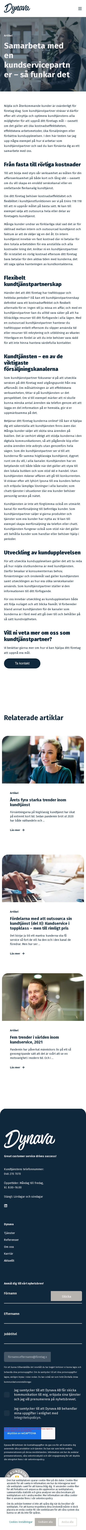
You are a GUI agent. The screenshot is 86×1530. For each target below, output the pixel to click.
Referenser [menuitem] (11, 1240)
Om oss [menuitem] (9, 1247)
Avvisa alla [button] (67, 1522)
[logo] (29, 1140)
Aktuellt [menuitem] (9, 1260)
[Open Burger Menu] (80, 8)
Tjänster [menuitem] (9, 1233)
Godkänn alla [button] (45, 1522)
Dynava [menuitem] (9, 1224)
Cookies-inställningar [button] (20, 1522)
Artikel (8, 35)
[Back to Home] (17, 8)
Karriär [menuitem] (8, 1253)
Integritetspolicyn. (27, 1418)
